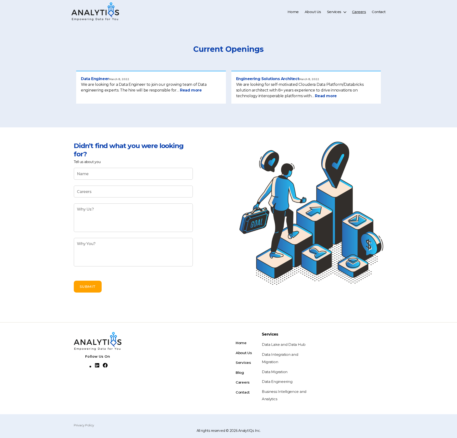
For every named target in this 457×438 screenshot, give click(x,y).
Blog (240, 372)
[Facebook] (105, 365)
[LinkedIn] (97, 365)
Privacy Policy (84, 425)
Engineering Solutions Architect (267, 79)
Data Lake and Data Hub (284, 344)
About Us (313, 12)
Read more (191, 90)
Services (334, 12)
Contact (379, 12)
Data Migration (275, 372)
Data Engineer (95, 79)
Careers (359, 12)
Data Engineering (277, 381)
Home (293, 12)
